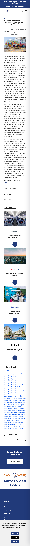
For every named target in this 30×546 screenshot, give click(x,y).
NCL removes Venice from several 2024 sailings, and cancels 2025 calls (15, 399)
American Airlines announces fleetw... (15, 236)
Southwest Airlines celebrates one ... (15, 312)
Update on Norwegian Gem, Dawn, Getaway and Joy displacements (15, 373)
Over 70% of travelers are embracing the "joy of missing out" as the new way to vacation (15, 371)
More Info (15, 533)
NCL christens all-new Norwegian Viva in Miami (14, 403)
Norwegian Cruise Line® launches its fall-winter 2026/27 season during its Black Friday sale (14, 383)
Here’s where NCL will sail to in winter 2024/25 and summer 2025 (15, 417)
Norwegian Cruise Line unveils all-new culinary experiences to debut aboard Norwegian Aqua (15, 393)
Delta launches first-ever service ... (15, 274)
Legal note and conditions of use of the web (15, 518)
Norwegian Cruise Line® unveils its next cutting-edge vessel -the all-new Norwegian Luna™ (15, 385)
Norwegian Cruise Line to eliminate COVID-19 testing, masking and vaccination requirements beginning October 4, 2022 (15, 419)
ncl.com (6, 182)
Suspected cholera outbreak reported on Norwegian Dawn (13, 397)
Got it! (15, 541)
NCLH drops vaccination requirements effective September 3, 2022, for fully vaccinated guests (13, 421)
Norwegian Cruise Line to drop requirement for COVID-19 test (14, 423)
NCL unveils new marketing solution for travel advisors (12, 395)
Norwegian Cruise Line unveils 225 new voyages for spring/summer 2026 (14, 391)
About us (5, 506)
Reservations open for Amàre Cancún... (15, 350)
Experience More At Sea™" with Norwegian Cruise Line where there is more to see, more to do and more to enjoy (14, 387)
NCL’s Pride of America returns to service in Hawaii (14, 427)
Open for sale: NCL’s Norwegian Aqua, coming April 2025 (14, 405)
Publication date (8, 196)
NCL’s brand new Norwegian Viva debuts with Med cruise (14, 411)
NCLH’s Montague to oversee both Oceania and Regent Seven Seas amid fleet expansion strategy (15, 381)
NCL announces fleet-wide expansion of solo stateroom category (13, 407)
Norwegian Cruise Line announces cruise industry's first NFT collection (15, 429)
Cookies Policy (7, 513)
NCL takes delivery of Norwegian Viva (14, 413)
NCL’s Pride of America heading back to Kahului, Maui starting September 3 (14, 409)
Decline (15, 537)
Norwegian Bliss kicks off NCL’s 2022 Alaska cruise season (13, 425)
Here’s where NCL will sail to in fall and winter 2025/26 (14, 401)
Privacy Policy (7, 510)
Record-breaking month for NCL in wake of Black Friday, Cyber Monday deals (15, 415)
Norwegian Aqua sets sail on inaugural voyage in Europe (13, 379)
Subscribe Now (15, 461)
